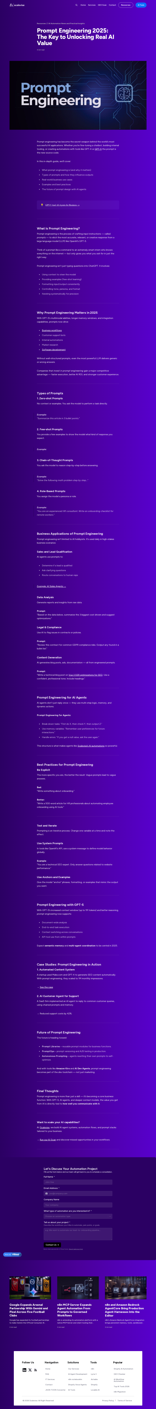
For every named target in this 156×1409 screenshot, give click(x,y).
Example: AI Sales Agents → (51, 586)
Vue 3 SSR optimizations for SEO (86, 675)
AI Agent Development (77, 1374)
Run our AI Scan (48, 1139)
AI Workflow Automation (119, 1380)
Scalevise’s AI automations (91, 745)
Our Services (73, 1369)
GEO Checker (119, 1374)
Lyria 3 (94, 1374)
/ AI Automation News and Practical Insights (66, 23)
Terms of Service (125, 1401)
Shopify (94, 1385)
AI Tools (141, 5)
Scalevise (44, 1127)
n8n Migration (120, 1392)
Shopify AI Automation (123, 1369)
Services (92, 5)
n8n (92, 1369)
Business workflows (52, 330)
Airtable (94, 1379)
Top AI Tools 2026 (121, 1386)
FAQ (47, 1374)
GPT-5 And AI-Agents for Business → (62, 204)
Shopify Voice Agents (77, 1385)
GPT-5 (98, 149)
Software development (54, 349)
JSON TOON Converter (55, 1390)
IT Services (50, 1379)
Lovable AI (95, 1390)
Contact (112, 5)
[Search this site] (76, 5)
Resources (125, 5)
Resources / (42, 23)
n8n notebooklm (75, 1379)
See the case (46, 987)
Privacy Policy (108, 1401)
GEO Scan (102, 5)
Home (83, 5)
